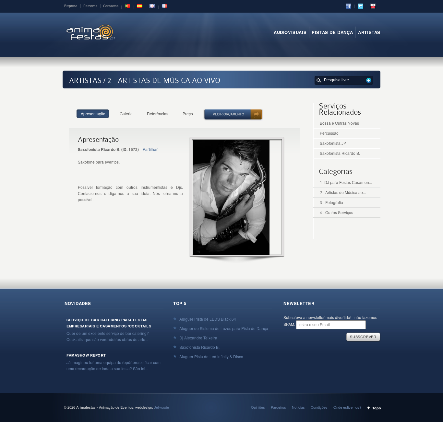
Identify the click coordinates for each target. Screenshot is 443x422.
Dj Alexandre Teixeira (198, 337)
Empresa (71, 6)
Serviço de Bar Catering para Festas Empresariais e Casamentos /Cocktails (108, 322)
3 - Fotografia (331, 202)
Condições (319, 407)
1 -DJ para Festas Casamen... (346, 182)
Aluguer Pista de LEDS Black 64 (207, 319)
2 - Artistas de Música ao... (343, 192)
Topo (376, 407)
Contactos (110, 6)
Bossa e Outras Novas (339, 123)
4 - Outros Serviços (336, 212)
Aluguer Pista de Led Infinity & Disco (211, 356)
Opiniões (258, 407)
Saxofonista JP (333, 143)
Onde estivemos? (347, 407)
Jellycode (161, 407)
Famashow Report (86, 355)
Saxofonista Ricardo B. (340, 153)
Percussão (329, 133)
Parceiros (90, 6)
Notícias (298, 407)
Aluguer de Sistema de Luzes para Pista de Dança (223, 328)
